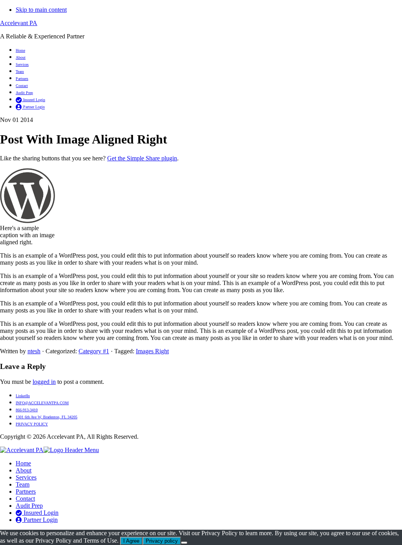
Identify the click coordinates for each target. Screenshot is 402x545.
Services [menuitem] (26, 477)
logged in (44, 381)
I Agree (131, 541)
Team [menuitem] (22, 484)
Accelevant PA (18, 23)
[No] (184, 542)
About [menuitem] (23, 470)
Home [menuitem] (23, 463)
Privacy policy (162, 541)
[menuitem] (209, 512)
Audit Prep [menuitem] (29, 505)
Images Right (152, 351)
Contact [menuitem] (25, 498)
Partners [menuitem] (26, 491)
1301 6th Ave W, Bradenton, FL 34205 (46, 417)
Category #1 (94, 351)
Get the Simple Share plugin (142, 158)
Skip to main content (41, 9)
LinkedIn (23, 396)
